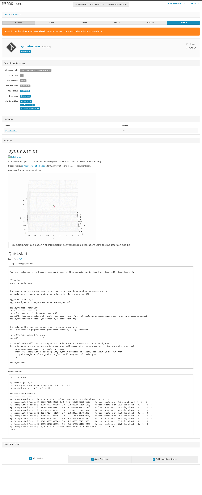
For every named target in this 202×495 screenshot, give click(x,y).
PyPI (20, 259)
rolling (150, 22)
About (194, 3)
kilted (84, 22)
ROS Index (14, 3)
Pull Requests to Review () (30, 108)
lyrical (117, 22)
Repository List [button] (97, 4)
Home (7, 14)
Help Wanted (36, 458)
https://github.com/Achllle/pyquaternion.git (35, 70)
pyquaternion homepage (34, 165)
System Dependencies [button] (117, 4)
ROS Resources (176, 3)
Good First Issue (100, 459)
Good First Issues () (27, 105)
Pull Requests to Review (165, 459)
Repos (16, 14)
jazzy (51, 22)
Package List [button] (80, 4)
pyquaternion (30, 46)
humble (18, 22)
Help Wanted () (26, 101)
